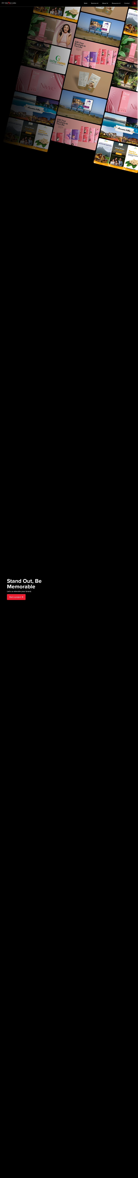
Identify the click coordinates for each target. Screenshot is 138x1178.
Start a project (15, 597)
